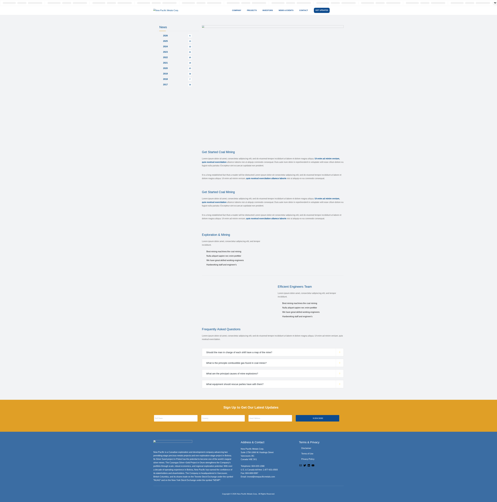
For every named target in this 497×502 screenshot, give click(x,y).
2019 (165, 74)
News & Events (286, 10)
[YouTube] (313, 465)
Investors (267, 10)
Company (236, 10)
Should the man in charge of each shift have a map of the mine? (239, 352)
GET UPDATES (321, 10)
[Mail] (300, 465)
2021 (165, 63)
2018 (165, 79)
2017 (165, 84)
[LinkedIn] (308, 465)
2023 (165, 52)
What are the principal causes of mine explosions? (232, 373)
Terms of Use (307, 454)
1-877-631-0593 (270, 470)
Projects (252, 10)
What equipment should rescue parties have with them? (235, 384)
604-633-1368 (257, 466)
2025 (165, 41)
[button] (273, 352)
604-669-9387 (251, 473)
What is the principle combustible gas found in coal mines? (236, 363)
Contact (303, 10)
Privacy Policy (307, 459)
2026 (165, 36)
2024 (165, 46)
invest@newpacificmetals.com (261, 477)
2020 (165, 68)
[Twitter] (304, 465)
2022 (165, 57)
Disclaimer (306, 448)
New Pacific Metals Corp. (247, 494)
